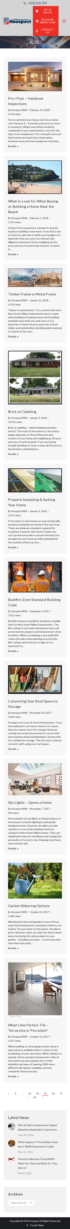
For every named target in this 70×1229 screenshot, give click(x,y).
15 (45, 1093)
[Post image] (11, 1126)
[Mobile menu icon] (64, 21)
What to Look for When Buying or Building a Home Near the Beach (33, 206)
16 (53, 1093)
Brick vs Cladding (22, 411)
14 (37, 1093)
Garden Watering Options (29, 905)
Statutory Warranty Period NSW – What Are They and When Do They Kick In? (38, 1163)
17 (61, 1093)
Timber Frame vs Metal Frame (32, 294)
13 (29, 1093)
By (17, 110)
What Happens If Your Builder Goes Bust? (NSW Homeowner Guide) (38, 1144)
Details (12, 146)
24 (34, 1097)
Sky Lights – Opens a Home (30, 802)
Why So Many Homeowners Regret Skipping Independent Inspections (37, 1127)
